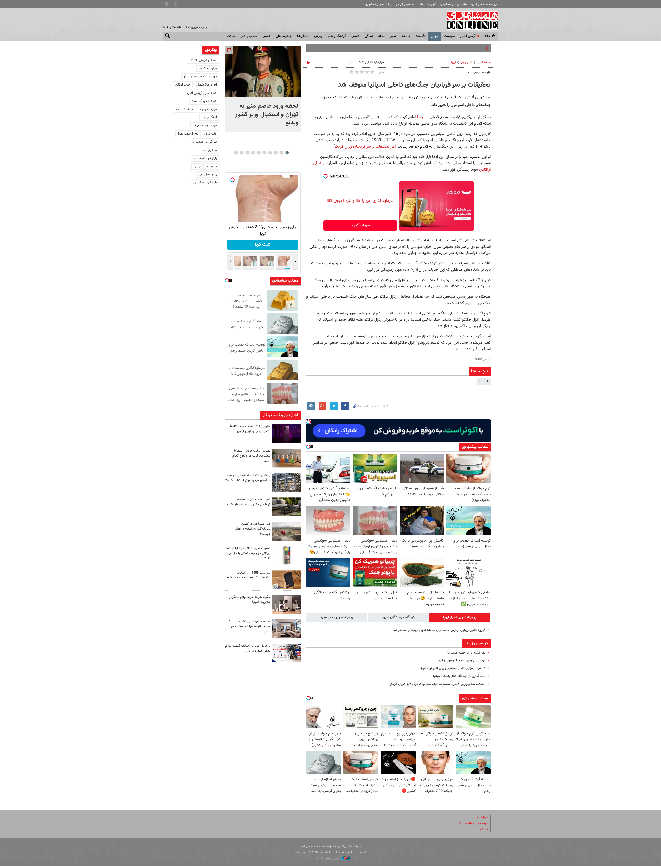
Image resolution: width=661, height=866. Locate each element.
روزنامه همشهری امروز (484, 4)
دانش (355, 36)
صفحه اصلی (484, 62)
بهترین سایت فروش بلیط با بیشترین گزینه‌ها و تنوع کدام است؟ (251, 455)
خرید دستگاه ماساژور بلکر (200, 76)
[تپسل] (325, 176)
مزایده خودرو (208, 109)
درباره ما (482, 817)
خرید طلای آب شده (204, 101)
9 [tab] (241, 152)
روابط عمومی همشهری (378, 4)
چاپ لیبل (210, 133)
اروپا (453, 62)
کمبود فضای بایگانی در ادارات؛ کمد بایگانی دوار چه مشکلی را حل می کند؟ (247, 553)
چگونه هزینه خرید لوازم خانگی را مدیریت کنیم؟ (249, 599)
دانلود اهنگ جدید (205, 166)
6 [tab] (258, 152)
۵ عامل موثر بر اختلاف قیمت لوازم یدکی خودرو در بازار (247, 648)
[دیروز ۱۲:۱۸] (286, 482)
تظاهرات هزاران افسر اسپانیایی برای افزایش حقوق (452, 668)
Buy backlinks (188, 133)
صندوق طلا (209, 150)
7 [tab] (253, 152)
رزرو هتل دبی (207, 174)
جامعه (406, 36)
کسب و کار (249, 36)
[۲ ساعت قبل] (286, 433)
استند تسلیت (185, 109)
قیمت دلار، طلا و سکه (473, 823)
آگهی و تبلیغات (427, 4)
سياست (449, 36)
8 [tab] (247, 152)
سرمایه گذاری (360, 225)
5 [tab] (264, 152)
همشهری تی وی (405, 4)
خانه (487, 36)
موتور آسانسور (208, 68)
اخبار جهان (466, 62)
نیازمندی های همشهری (453, 4)
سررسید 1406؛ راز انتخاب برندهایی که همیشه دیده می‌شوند (247, 575)
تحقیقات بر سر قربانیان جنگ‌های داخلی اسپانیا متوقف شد (414, 85)
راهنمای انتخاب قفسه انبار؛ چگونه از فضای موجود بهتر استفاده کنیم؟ (247, 478)
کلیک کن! (263, 245)
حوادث (231, 36)
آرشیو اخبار (467, 36)
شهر (393, 36)
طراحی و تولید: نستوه (328, 858)
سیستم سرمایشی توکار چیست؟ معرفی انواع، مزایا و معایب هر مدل (249, 626)
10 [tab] (236, 152)
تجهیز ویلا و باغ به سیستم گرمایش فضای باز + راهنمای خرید (248, 502)
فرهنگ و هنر (337, 36)
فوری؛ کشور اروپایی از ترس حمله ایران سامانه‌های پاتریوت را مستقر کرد (439, 630)
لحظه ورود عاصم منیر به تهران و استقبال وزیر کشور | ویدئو (265, 114)
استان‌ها (303, 36)
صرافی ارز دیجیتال (205, 141)
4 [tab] (270, 152)
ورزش (318, 36)
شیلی (317, 163)
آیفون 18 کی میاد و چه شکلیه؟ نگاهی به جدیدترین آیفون (250, 429)
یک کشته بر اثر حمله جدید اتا (466, 652)
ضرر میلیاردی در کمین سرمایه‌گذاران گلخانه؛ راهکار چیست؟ (252, 528)
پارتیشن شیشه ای (205, 158)
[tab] (460, 617)
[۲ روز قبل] (286, 506)
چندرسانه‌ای (284, 36)
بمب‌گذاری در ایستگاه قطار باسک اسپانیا (459, 676)
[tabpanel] (263, 89)
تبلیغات (483, 829)
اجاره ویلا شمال (206, 84)
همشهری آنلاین (470, 20)
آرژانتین (485, 169)
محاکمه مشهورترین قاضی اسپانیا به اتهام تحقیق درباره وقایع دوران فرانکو (437, 684)
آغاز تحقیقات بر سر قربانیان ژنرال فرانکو (365, 146)
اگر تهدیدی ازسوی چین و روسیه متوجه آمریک (454, 48)
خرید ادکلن (182, 84)
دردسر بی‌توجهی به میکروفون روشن (461, 660)
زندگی (369, 36)
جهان (434, 36)
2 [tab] (281, 152)
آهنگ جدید (209, 117)
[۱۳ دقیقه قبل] (263, 71)
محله (381, 36)
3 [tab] (276, 152)
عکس (266, 36)
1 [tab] (287, 152)
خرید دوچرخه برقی (205, 125)
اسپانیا (422, 117)
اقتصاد (421, 36)
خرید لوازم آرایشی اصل (202, 93)
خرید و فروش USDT (203, 60)
